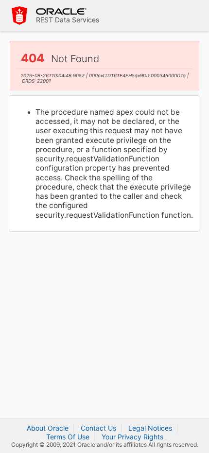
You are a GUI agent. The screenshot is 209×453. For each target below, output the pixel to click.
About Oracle (48, 428)
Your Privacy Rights (132, 437)
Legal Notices (150, 428)
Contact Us (98, 428)
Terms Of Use (67, 437)
